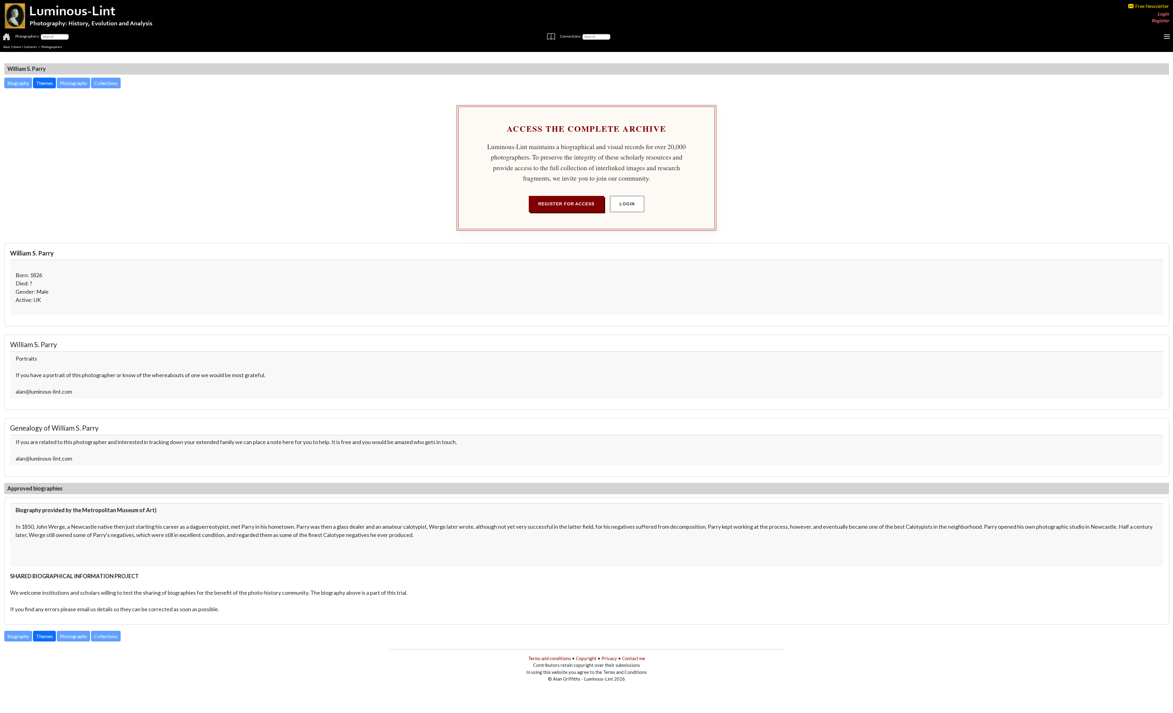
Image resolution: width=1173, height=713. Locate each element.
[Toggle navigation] (1167, 36)
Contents (30, 47)
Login (1163, 14)
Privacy (609, 658)
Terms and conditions (549, 658)
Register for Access (566, 203)
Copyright (586, 658)
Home (17, 47)
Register (1160, 20)
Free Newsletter (1152, 6)
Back (6, 47)
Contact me (633, 658)
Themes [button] (44, 83)
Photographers (51, 47)
